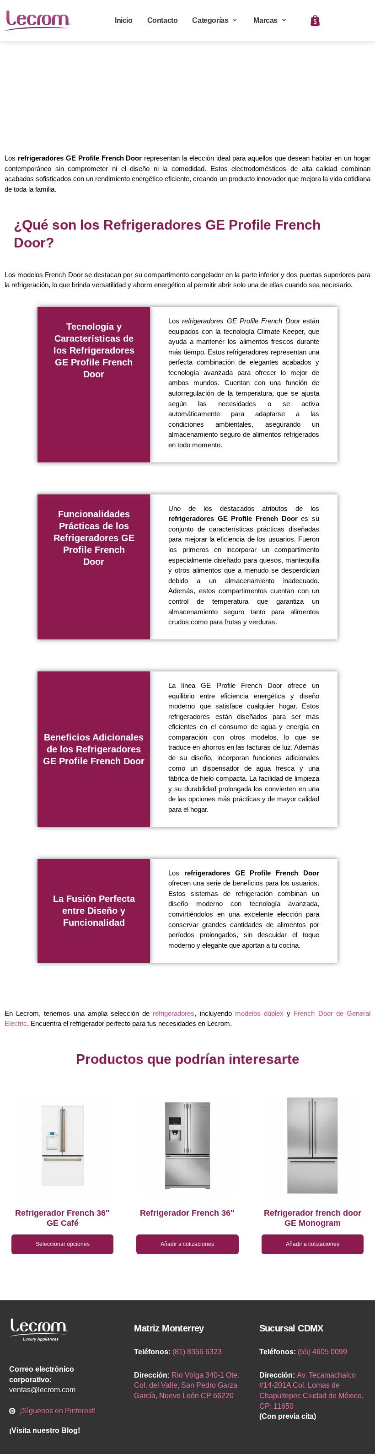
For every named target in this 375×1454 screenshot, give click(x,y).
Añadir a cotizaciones (187, 1244)
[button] (215, 20)
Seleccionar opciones (63, 1244)
